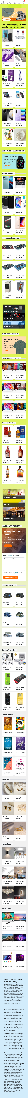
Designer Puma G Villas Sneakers (20, 622)
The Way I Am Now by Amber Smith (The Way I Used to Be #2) (20, 752)
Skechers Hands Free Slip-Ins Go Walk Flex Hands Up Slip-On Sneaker (7, 622)
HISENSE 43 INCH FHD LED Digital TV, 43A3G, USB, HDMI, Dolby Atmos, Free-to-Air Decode (20, 395)
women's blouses (13, 1021)
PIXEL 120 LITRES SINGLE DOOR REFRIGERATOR (20, 295)
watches (6, 1027)
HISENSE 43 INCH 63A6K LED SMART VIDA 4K (20, 415)
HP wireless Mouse (20, 103)
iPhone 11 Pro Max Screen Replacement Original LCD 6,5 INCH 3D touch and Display (20, 211)
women (16, 1017)
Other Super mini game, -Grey (20, 667)
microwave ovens (10, 1046)
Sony (20, 1066)
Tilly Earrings (18, 797)
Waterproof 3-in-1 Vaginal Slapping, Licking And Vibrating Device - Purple (7, 63)
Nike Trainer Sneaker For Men (20, 602)
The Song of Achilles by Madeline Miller (7, 752)
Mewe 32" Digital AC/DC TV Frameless (7, 966)
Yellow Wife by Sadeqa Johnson (7, 732)
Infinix (10, 1066)
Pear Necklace (6, 836)
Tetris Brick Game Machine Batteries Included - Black (7, 707)
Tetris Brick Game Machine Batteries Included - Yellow (20, 707)
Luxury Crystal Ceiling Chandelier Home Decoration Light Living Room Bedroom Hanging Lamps (7, 901)
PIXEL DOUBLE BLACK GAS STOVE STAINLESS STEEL (7, 255)
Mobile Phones (7, 173)
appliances (15, 1040)
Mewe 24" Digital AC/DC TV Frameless (20, 946)
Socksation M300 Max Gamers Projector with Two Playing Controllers (7, 667)
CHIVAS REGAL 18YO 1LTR (20, 440)
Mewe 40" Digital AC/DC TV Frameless (20, 966)
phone (12, 1054)
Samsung (6, 1066)
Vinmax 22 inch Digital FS (7, 926)
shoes (17, 1014)
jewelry (10, 1015)
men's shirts (13, 1020)
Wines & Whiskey (8, 423)
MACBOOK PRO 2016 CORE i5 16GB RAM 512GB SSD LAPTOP (20, 191)
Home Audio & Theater (11, 358)
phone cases (12, 1076)
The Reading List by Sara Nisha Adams (7, 772)
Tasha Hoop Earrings (20, 816)
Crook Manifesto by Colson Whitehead (20, 732)
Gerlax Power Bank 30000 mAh (7, 44)
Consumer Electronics (10, 238)
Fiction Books (7, 715)
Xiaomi (5, 1067)
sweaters (6, 1015)
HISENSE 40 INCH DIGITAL (20, 375)
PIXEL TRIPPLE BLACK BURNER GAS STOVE (7, 275)
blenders (11, 1048)
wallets (20, 1027)
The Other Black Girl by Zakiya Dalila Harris (20, 772)
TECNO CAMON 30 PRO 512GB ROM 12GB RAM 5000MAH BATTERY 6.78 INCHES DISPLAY (7, 123)
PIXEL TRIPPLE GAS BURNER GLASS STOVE (20, 255)
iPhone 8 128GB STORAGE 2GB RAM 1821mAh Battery (20, 230)
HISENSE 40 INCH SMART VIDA (7, 395)
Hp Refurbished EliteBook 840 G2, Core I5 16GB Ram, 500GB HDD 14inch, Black (7, 103)
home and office (16, 1042)
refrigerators (17, 1046)
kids (21, 1017)
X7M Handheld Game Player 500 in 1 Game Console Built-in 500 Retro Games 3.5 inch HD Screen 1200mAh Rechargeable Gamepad (20, 687)
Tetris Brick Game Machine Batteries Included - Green (7, 687)
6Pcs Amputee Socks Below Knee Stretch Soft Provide (20, 63)
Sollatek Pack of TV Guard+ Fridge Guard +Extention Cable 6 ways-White (20, 44)
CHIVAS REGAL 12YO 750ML (7, 440)
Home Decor (7, 844)
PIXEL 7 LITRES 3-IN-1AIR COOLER (7, 295)
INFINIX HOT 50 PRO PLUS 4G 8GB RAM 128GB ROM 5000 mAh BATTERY (20, 123)
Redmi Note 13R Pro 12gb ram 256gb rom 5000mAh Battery (7, 191)
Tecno (13, 1066)
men (13, 1017)
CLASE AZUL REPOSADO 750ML (20, 83)
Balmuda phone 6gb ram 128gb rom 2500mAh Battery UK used (7, 230)
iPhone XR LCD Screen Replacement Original (7, 211)
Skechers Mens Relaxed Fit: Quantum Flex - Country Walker (20, 642)
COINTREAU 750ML (7, 460)
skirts (5, 1023)
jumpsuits (9, 1023)
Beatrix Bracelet (6, 797)
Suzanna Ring (19, 836)
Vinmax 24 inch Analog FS (7, 946)
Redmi (9, 1067)
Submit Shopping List (10, 577)
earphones (18, 1076)
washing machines (17, 1048)
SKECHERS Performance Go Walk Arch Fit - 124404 (7, 602)
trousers (6, 1021)
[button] (3, 14)
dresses (19, 1021)
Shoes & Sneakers (9, 585)
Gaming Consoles (9, 650)
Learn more (8, 546)
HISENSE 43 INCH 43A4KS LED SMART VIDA (7, 415)
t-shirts (17, 1020)
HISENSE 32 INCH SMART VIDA (7, 375)
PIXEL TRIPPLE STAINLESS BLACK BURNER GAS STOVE (20, 275)
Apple (17, 1066)
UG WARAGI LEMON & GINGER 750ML (7, 143)
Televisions (6, 909)
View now (7, 165)
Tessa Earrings (6, 816)
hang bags (16, 1027)
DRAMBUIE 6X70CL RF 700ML (20, 460)
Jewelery (5, 779)
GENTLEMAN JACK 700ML (20, 480)
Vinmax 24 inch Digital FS (20, 926)
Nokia (21, 1064)
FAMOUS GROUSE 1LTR (7, 480)
